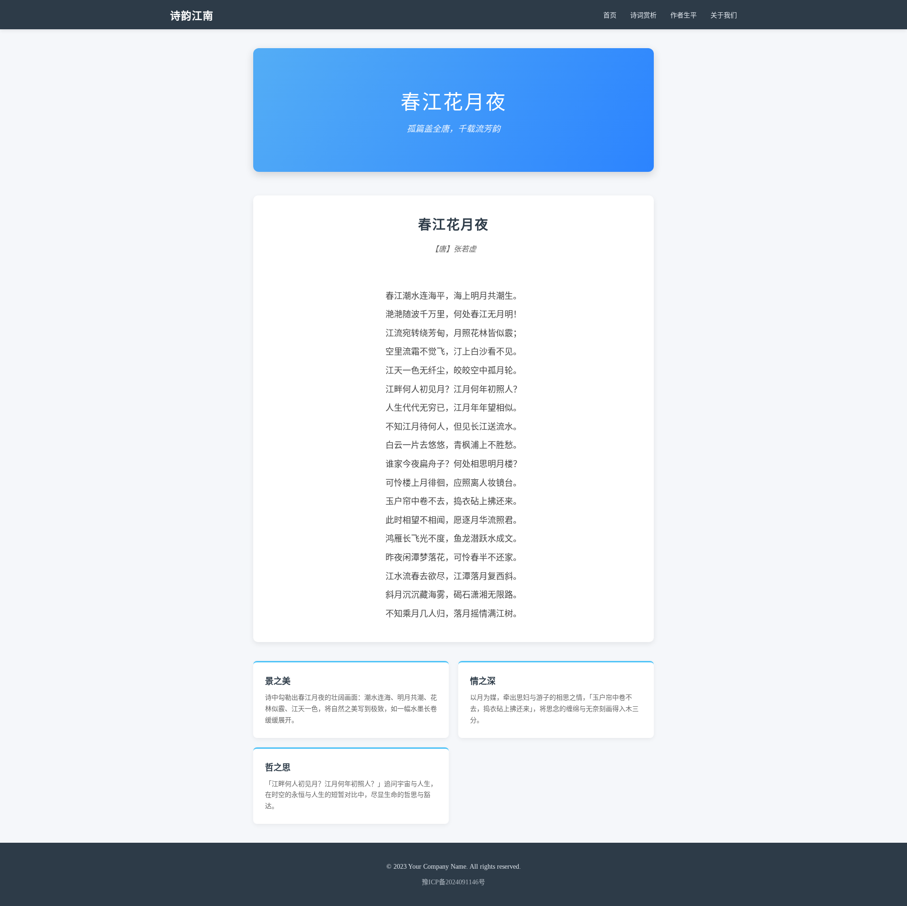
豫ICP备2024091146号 (453, 882)
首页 (609, 15)
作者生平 (683, 15)
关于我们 (723, 15)
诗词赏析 (643, 15)
